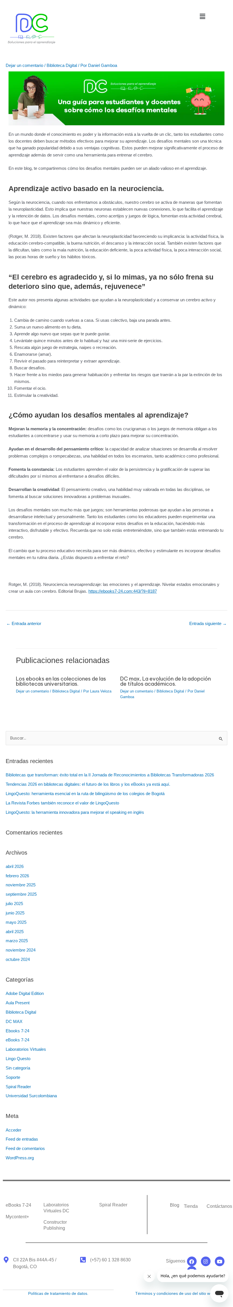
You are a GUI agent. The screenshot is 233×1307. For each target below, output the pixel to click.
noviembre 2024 (21, 950)
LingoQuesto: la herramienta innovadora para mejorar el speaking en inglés (76, 812)
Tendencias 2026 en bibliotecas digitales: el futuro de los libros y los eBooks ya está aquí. (88, 784)
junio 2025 (15, 913)
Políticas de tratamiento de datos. (58, 1293)
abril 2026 (15, 866)
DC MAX (14, 1021)
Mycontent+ (17, 1216)
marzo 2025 (17, 941)
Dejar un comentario (24, 65)
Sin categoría (18, 1068)
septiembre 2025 (21, 894)
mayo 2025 (16, 922)
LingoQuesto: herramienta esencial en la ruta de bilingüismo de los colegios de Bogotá (85, 793)
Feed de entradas (22, 1139)
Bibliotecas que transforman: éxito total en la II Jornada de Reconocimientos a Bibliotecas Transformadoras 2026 (110, 775)
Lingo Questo (18, 1058)
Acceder (13, 1130)
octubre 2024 (18, 959)
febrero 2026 (17, 876)
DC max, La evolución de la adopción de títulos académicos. (165, 681)
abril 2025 (15, 931)
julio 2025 (14, 903)
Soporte (13, 1077)
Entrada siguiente (208, 623)
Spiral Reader (18, 1086)
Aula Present (18, 1003)
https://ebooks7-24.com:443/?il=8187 (122, 591)
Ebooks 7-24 (17, 1031)
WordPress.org (20, 1158)
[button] (202, 16)
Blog (174, 1205)
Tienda (191, 1206)
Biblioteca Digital (62, 65)
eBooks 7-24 (17, 1040)
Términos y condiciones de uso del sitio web (175, 1293)
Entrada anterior (23, 623)
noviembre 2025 (21, 885)
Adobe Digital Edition (25, 993)
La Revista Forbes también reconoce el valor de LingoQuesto (62, 803)
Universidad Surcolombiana (31, 1096)
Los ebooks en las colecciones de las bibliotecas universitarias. (61, 681)
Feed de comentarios (25, 1148)
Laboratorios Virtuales (26, 1049)
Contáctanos (219, 1206)
